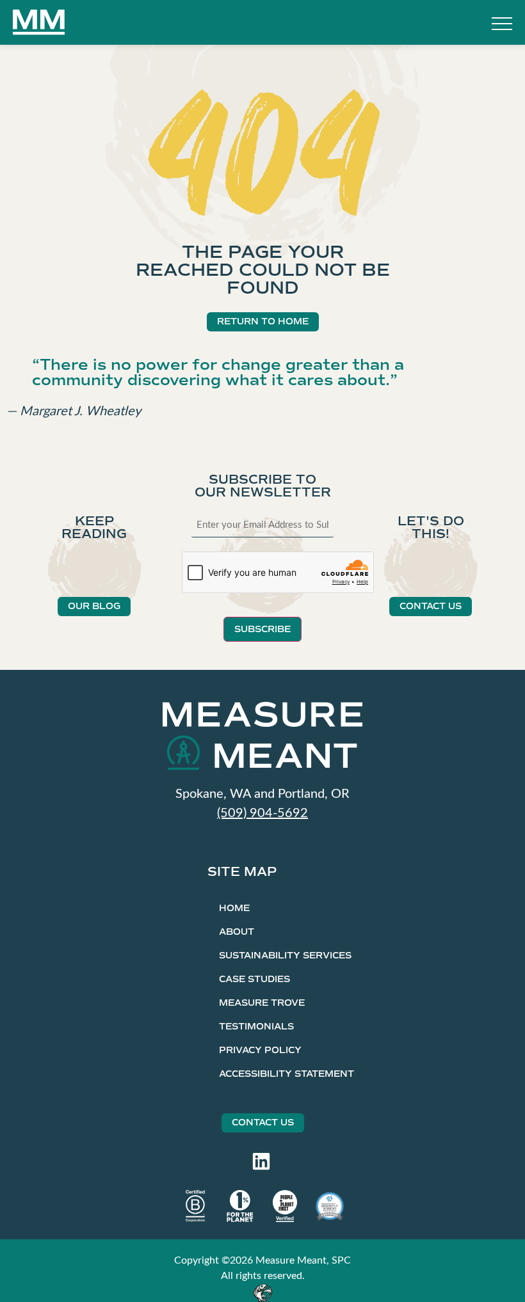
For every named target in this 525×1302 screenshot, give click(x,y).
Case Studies (254, 979)
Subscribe (262, 629)
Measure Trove (262, 1002)
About (236, 931)
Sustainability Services (285, 955)
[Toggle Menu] (502, 25)
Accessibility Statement (286, 1073)
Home (234, 908)
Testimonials (256, 1026)
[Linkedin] (261, 1161)
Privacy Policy (260, 1050)
